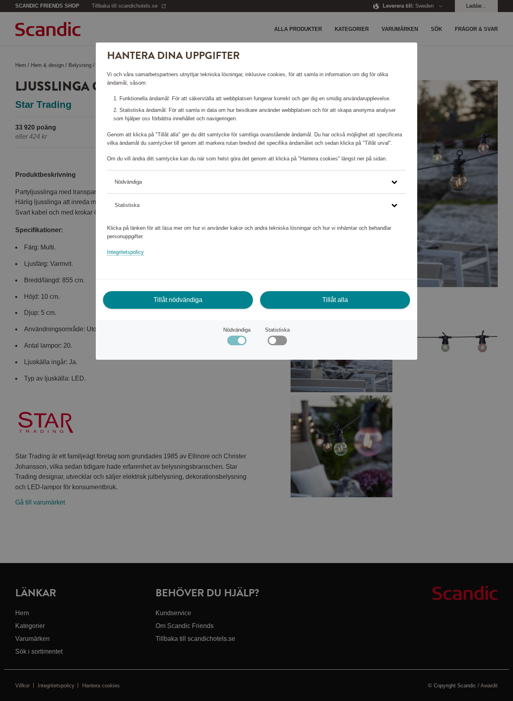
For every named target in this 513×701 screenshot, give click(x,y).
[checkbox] (277, 342)
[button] (256, 181)
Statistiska (277, 329)
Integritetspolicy (125, 252)
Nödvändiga (236, 329)
